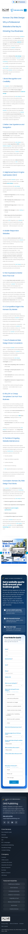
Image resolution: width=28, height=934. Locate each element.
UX (18, 144)
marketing (5, 61)
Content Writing (5, 850)
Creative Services (14, 909)
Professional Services (14, 891)
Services (3, 834)
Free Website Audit (6, 832)
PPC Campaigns (5, 842)
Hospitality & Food (14, 898)
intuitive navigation (7, 146)
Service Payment (5, 867)
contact (17, 151)
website (22, 36)
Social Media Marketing (7, 845)
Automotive (14, 905)
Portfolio (3, 870)
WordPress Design (6, 847)
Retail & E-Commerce (14, 894)
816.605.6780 (8, 816)
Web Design (4, 837)
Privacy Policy (4, 923)
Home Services (14, 887)
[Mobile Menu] (25, 10)
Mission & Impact (5, 872)
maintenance (10, 451)
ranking (21, 210)
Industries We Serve (6, 865)
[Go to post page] (14, 552)
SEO (16, 161)
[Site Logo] (5, 10)
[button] (1, 553)
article (7, 66)
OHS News (4, 875)
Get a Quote (4, 926)
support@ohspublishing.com (11, 818)
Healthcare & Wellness (14, 884)
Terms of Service (13, 923)
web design (18, 56)
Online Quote (4, 860)
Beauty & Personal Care (14, 902)
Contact (3, 857)
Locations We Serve (6, 862)
